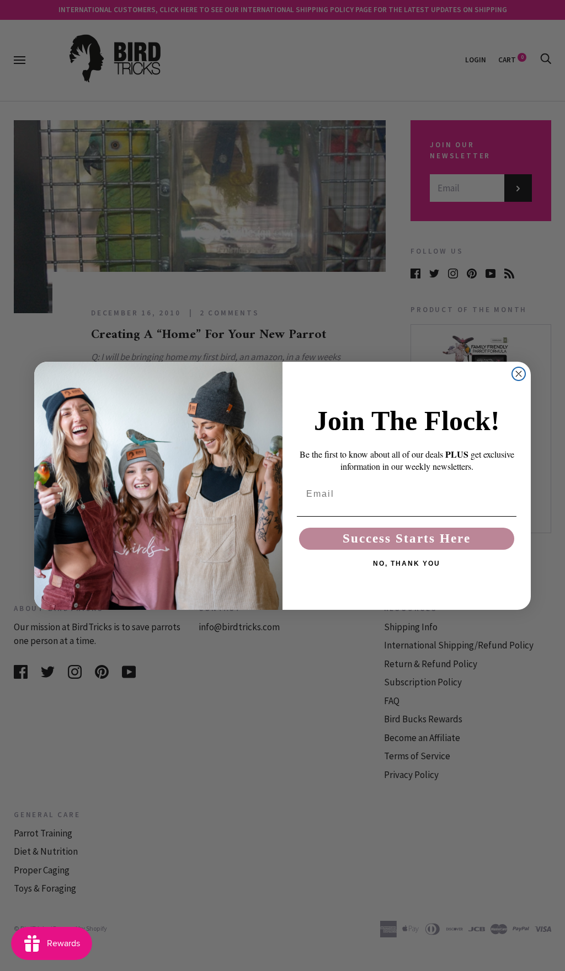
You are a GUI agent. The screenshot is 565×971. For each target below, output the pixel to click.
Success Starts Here (407, 538)
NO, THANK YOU (406, 563)
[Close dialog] (518, 373)
